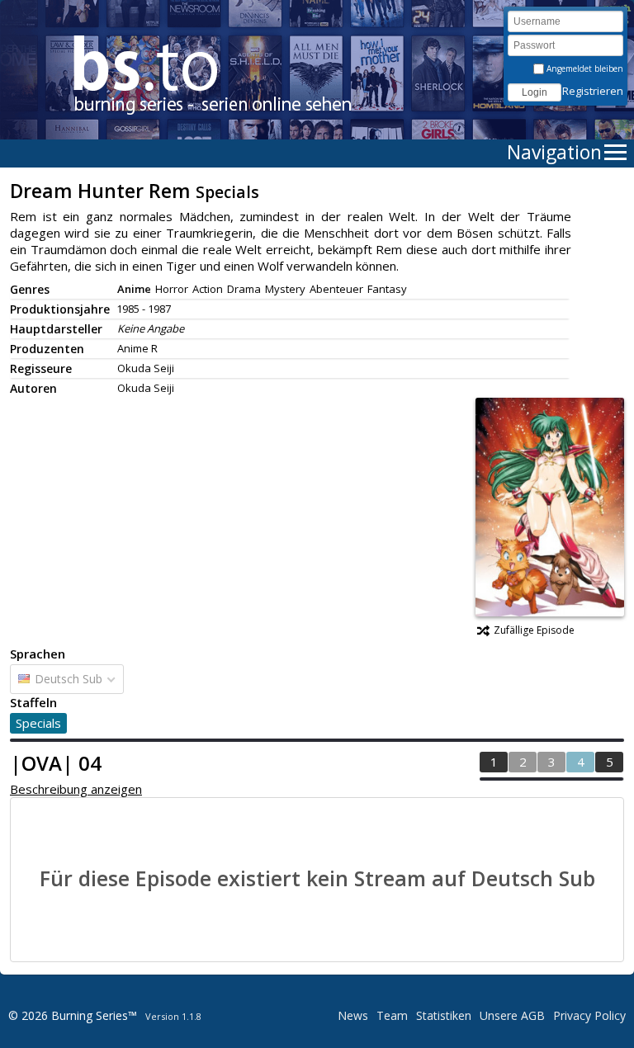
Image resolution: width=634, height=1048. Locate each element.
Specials (38, 723)
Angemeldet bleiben (583, 68)
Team (392, 1015)
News (353, 1015)
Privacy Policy (589, 1015)
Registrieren (592, 90)
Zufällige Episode (534, 630)
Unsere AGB (512, 1015)
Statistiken (443, 1015)
